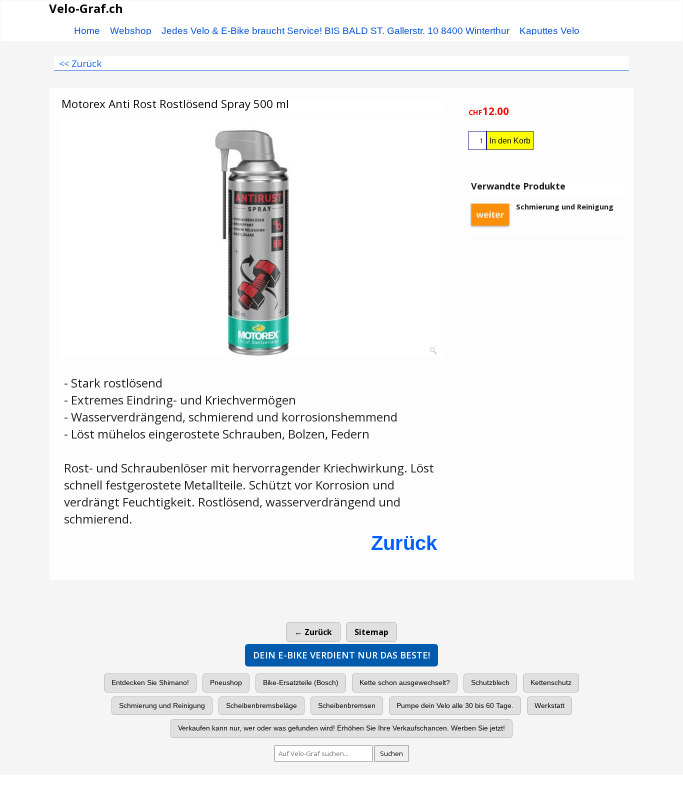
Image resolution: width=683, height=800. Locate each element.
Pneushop (226, 682)
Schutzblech (490, 682)
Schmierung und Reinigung (162, 706)
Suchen (391, 753)
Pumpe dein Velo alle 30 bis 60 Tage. (455, 706)
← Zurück (313, 632)
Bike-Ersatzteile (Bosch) (300, 682)
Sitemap (371, 632)
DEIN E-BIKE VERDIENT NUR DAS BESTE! (341, 655)
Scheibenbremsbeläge (261, 706)
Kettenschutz (551, 682)
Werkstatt (549, 706)
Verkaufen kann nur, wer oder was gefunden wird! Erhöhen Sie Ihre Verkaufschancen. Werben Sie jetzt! (341, 728)
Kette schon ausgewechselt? (405, 682)
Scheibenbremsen (347, 706)
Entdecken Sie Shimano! (150, 682)
